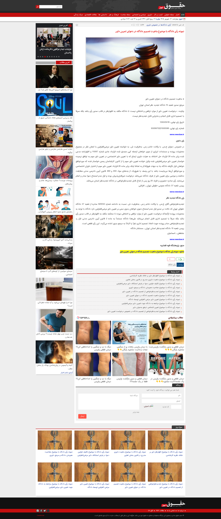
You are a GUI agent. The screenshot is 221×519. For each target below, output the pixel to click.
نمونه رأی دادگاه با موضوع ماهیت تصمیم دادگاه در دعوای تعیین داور (149, 31)
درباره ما (181, 510)
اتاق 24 (150, 510)
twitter (94, 259)
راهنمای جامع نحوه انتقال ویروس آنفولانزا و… (54, 211)
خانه (182, 14)
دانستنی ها (102, 14)
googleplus (82, 259)
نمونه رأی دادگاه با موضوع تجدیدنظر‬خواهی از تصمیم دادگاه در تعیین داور (151, 291)
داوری (150, 14)
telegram (86, 259)
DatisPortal (40, 515)
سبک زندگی (78, 14)
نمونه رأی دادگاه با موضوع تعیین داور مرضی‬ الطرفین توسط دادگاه (154, 299)
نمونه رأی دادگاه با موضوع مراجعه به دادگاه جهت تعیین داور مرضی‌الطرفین (151, 303)
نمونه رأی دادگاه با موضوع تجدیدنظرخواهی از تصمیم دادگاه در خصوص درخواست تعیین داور (143, 311)
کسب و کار (158, 14)
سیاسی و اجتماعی (139, 14)
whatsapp (90, 259)
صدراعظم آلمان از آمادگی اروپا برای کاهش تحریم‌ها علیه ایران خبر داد (56, 51)
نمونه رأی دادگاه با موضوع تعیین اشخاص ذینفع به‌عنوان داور (156, 307)
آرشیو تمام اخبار (67, 372)
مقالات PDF (160, 510)
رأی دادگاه (172, 265)
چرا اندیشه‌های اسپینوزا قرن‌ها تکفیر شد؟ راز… (54, 89)
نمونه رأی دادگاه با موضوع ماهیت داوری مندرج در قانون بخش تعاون (153, 279)
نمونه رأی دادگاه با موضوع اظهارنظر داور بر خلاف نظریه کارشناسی (155, 275)
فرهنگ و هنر (114, 14)
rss (48, 510)
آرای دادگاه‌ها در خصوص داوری (159, 25)
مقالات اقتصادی (91, 14)
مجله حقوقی (169, 14)
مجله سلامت (125, 14)
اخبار (177, 14)
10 (38, 56)
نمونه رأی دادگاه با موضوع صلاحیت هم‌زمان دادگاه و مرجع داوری (154, 287)
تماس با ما (171, 510)
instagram (37, 510)
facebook (78, 259)
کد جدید (165, 406)
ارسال (82, 416)
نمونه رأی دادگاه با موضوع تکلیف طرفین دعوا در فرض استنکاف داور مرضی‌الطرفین (148, 283)
